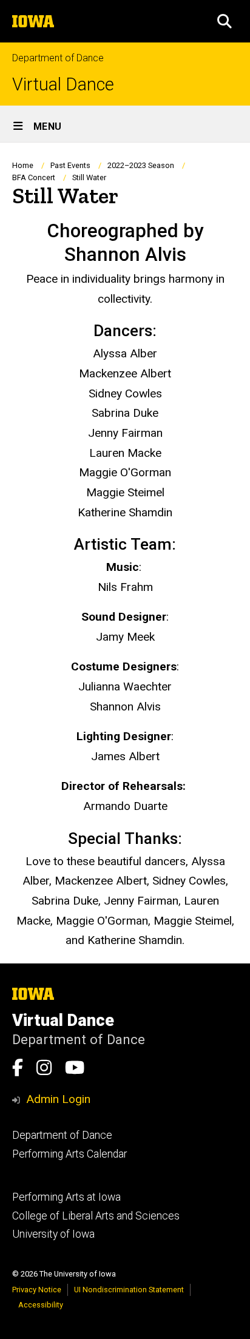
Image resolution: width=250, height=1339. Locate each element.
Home (22, 165)
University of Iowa (53, 1234)
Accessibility (40, 1304)
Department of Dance (58, 58)
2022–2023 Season (140, 165)
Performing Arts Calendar (69, 1154)
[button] (224, 21)
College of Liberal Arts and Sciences (96, 1216)
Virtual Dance (63, 84)
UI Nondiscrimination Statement (129, 1289)
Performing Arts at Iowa (66, 1197)
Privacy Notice (36, 1289)
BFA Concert (33, 177)
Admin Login (58, 1099)
